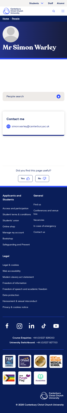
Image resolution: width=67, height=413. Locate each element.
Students (34, 3)
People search (15, 96)
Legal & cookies (11, 265)
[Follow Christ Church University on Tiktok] (44, 329)
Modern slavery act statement (18, 277)
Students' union (11, 220)
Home (6, 18)
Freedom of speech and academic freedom (25, 289)
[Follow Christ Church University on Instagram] (19, 329)
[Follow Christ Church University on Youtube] (56, 329)
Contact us (39, 232)
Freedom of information (15, 283)
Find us (37, 204)
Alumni (60, 3)
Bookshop (8, 238)
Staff (50, 3)
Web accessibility (11, 271)
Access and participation (15, 208)
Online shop (9, 226)
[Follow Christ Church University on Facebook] (7, 329)
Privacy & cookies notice (15, 307)
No (39, 178)
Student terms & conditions (17, 214)
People (16, 18)
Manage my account (13, 232)
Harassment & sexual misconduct (20, 301)
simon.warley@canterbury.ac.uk (30, 126)
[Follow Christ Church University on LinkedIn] (31, 329)
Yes (23, 178)
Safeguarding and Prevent (16, 244)
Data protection (11, 295)
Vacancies (39, 220)
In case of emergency (45, 226)
